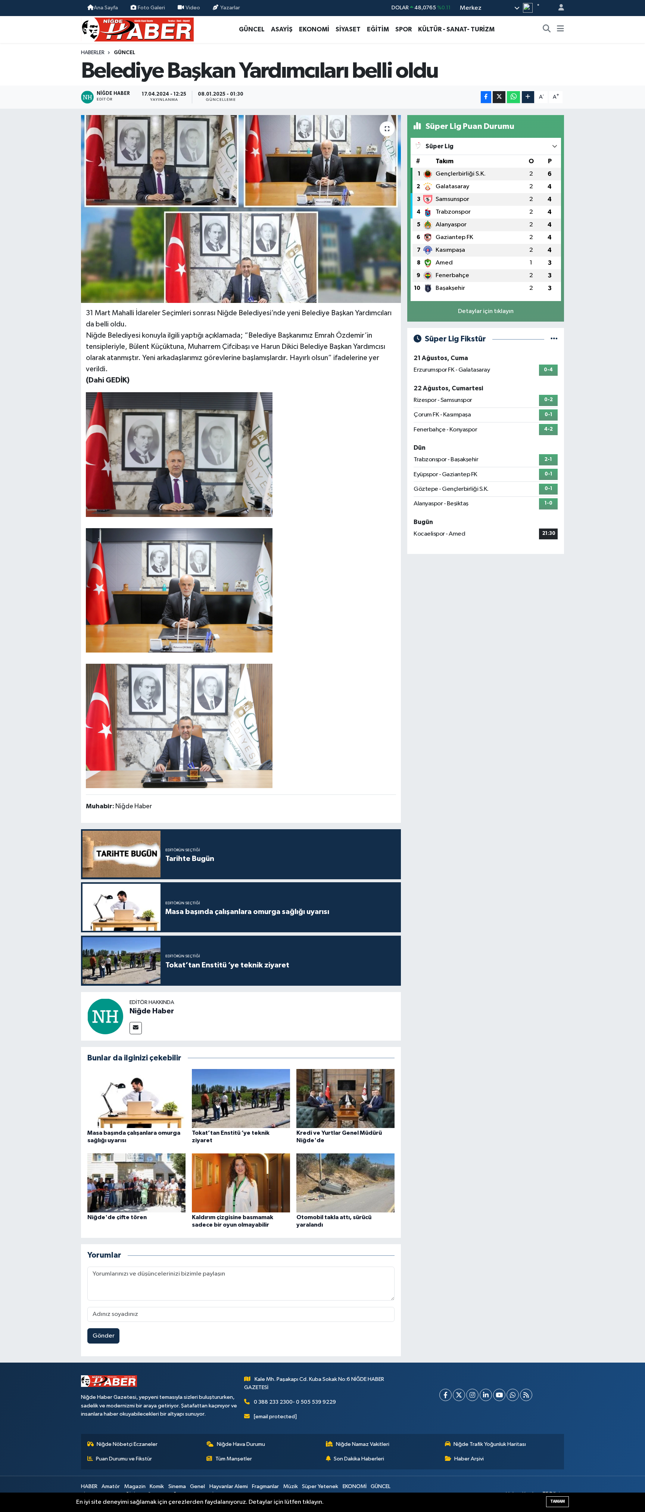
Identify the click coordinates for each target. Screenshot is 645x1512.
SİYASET (348, 29)
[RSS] (526, 1395)
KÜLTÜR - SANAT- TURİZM (456, 29)
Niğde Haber (152, 1011)
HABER (89, 1486)
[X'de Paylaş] (499, 97)
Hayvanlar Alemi (228, 1486)
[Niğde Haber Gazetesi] (137, 29)
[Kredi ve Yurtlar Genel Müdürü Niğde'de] (345, 1098)
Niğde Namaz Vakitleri (362, 1444)
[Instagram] (472, 1395)
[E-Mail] (136, 1028)
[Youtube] (499, 1395)
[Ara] (547, 29)
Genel (197, 1486)
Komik (157, 1486)
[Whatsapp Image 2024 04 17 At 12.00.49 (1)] (179, 590)
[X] (459, 1395)
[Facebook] (445, 1395)
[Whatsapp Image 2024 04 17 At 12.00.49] (179, 725)
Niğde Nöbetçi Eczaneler (127, 1444)
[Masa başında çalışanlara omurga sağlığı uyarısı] (136, 1098)
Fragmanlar (265, 1486)
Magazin (135, 1486)
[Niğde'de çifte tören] (136, 1183)
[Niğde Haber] (105, 1016)
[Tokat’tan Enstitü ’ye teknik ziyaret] (241, 1098)
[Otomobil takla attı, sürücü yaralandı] (345, 1183)
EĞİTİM (378, 29)
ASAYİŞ (282, 29)
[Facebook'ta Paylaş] (486, 97)
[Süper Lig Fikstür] (554, 339)
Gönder (104, 1336)
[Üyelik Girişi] (558, 8)
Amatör (111, 1486)
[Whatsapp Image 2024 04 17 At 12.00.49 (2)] (179, 454)
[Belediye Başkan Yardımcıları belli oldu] (241, 209)
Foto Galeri (151, 7)
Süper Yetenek (320, 1486)
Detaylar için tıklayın (486, 311)
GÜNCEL (252, 29)
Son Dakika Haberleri (359, 1459)
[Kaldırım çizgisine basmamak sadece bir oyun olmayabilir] (241, 1183)
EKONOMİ (314, 29)
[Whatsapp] (513, 1395)
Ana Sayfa (106, 7)
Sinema (177, 1486)
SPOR (403, 29)
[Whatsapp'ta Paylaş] (513, 97)
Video (193, 7)
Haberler (93, 52)
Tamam (557, 1501)
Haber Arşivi (469, 1459)
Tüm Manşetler (233, 1459)
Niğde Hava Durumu (241, 1444)
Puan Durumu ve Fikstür (124, 1459)
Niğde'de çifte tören (117, 1217)
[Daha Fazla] (528, 97)
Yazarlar (230, 7)
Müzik (290, 1486)
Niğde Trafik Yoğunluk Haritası (490, 1444)
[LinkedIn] (486, 1395)
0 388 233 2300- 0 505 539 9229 (295, 1402)
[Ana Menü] (560, 29)
